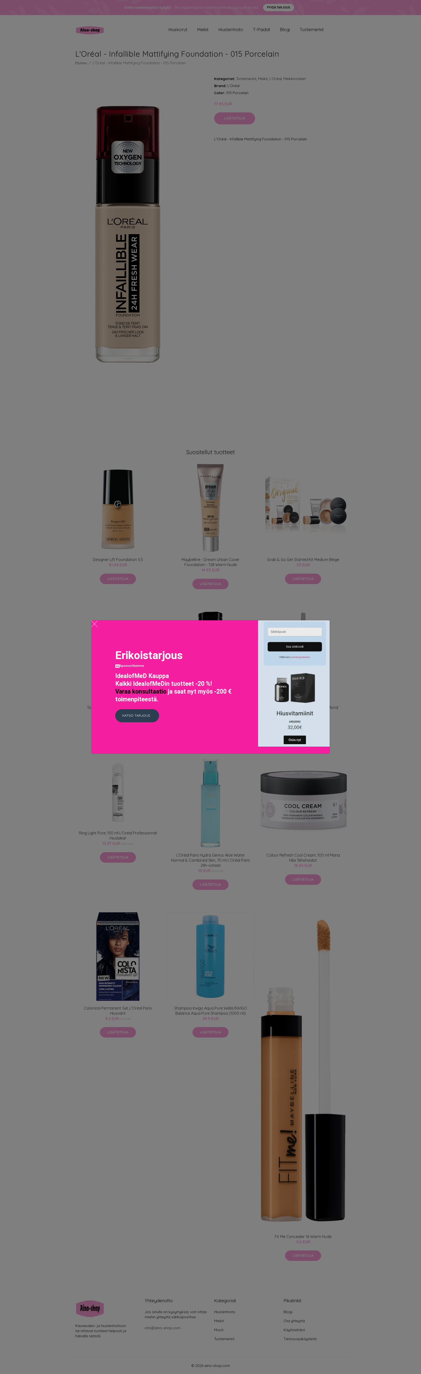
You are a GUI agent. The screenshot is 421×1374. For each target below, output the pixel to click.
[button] (137, 715)
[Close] (94, 623)
